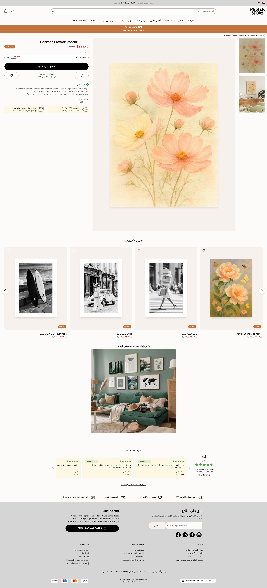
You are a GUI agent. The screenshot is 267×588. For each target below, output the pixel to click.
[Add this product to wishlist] (11, 75)
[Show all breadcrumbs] (262, 35)
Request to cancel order (77, 560)
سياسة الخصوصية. (106, 571)
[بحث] (53, 11)
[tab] (12, 11)
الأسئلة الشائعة (82, 556)
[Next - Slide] (5, 290)
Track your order (81, 550)
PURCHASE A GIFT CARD (90, 528)
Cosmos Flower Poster (234, 35)
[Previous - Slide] (262, 290)
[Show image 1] (252, 55)
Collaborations (137, 556)
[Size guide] (82, 75)
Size (87, 52)
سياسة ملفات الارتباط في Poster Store (133, 571)
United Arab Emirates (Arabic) (198, 581)
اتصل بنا (85, 553)
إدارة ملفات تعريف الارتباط (78, 563)
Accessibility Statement (133, 560)
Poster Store (139, 580)
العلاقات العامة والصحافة (134, 553)
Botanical (251, 35)
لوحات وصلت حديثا (195, 556)
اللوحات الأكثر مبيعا (195, 553)
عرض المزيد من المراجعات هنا (133, 484)
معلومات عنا (139, 550)
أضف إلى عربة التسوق (46, 66)
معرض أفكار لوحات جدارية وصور (189, 560)
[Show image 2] (252, 94)
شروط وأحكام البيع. (160, 571)
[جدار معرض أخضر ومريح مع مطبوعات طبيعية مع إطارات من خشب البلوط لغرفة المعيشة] (133, 391)
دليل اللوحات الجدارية (194, 550)
